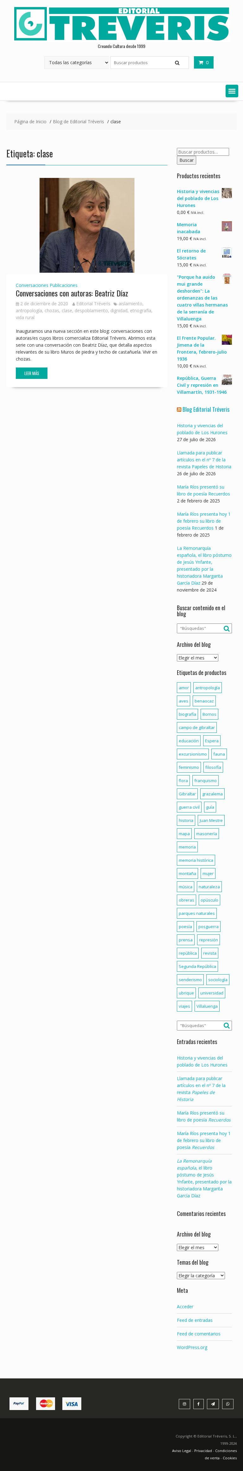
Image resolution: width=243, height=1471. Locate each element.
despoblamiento (91, 310)
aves (183, 701)
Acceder (185, 1307)
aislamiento (130, 304)
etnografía (140, 310)
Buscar (186, 160)
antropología (29, 310)
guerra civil (189, 807)
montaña (187, 873)
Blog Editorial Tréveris (206, 409)
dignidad (119, 310)
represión (208, 940)
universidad (211, 993)
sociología (217, 979)
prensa (186, 940)
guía (210, 807)
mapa (184, 833)
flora (183, 780)
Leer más (31, 373)
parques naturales (197, 913)
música (185, 887)
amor (184, 687)
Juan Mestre (211, 820)
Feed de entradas (195, 1320)
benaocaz (204, 701)
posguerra (208, 926)
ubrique (186, 993)
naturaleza (209, 887)
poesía (185, 926)
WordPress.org (192, 1347)
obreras (186, 900)
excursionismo (193, 754)
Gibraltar (187, 794)
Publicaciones (64, 285)
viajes (184, 1006)
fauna (219, 754)
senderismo (190, 979)
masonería (206, 833)
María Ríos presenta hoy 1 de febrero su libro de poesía (204, 1140)
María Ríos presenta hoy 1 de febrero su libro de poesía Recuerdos (204, 521)
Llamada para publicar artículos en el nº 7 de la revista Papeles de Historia (204, 460)
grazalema (212, 794)
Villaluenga (207, 1006)
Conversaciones (32, 285)
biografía (187, 714)
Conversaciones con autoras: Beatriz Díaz (72, 293)
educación (189, 741)
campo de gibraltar (197, 727)
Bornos (209, 714)
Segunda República (197, 966)
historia (186, 820)
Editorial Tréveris (93, 304)
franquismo (205, 780)
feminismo (189, 767)
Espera (212, 741)
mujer (208, 873)
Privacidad (203, 1450)
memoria (187, 847)
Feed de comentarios (199, 1334)
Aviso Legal (182, 1450)
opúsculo (209, 900)
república (188, 953)
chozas (52, 310)
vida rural (25, 317)
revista (209, 953)
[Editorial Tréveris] (121, 40)
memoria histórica (196, 860)
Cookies (230, 1458)
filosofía (213, 767)
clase (67, 310)
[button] (232, 91)
